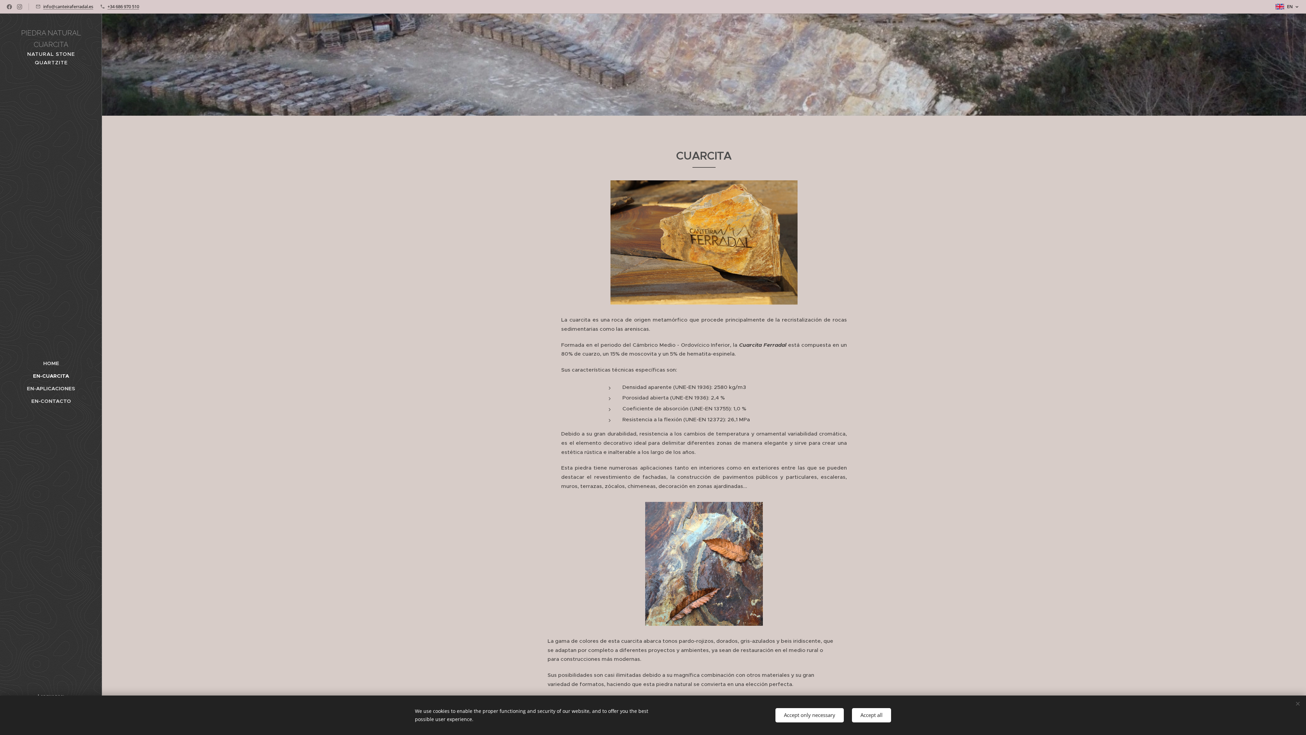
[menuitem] (51, 363)
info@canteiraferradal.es (68, 6)
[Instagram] (19, 7)
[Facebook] (9, 7)
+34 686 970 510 (123, 6)
